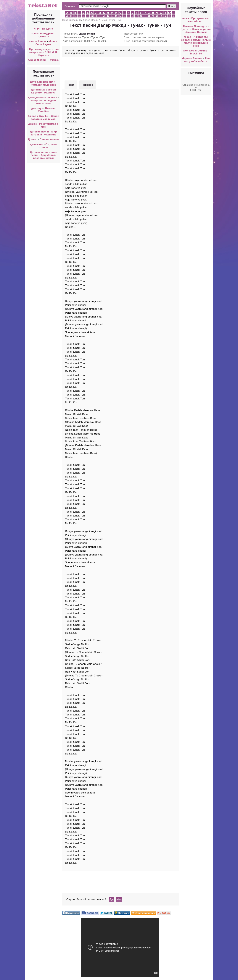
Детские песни (39, 131)
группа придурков (42, 33)
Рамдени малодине (43, 84)
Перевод (87, 84)
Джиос (32, 123)
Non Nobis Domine (195, 50)
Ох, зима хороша (47, 146)
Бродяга (47, 28)
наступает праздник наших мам (43, 102)
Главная (70, 6)
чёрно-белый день (46, 43)
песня (185, 18)
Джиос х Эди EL (38, 115)
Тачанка (53, 59)
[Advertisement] (120, 68)
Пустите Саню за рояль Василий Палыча (196, 30)
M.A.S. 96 (196, 53)
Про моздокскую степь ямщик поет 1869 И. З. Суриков (44, 52)
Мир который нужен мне (43, 133)
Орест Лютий (37, 59)
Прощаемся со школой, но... (198, 20)
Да (111, 899)
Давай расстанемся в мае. (45, 117)
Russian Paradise (47, 110)
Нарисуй (50, 92)
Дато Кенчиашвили (42, 81)
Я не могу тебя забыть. (197, 60)
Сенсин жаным (49, 139)
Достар (32, 139)
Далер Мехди (90, 20)
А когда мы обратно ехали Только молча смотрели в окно (196, 41)
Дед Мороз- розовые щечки (44, 156)
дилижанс (36, 144)
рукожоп (43, 36)
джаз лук (37, 108)
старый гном (37, 41)
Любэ (187, 36)
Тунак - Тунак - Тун (110, 20)
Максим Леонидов (195, 26)
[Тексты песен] (43, 7)
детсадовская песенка (42, 97)
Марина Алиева (192, 58)
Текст (70, 84)
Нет (119, 899)
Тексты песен (69, 20)
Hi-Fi (37, 28)
